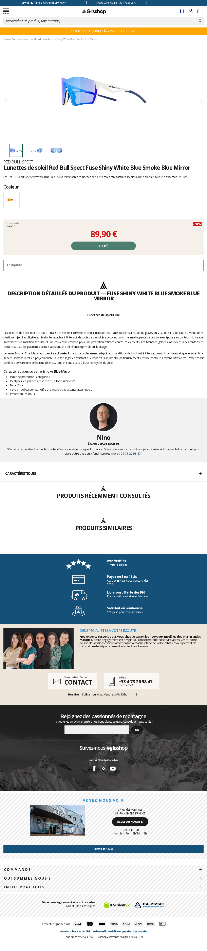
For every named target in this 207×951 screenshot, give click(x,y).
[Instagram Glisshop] (103, 769)
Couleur (11, 186)
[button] (103, 474)
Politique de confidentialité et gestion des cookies (115, 931)
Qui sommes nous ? (27, 878)
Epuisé (103, 246)
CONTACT (78, 682)
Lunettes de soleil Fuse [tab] (103, 315)
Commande (17, 869)
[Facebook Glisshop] (94, 769)
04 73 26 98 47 (131, 453)
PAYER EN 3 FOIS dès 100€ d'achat (43, 3)
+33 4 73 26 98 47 (135, 681)
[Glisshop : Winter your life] (94, 11)
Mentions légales (70, 931)
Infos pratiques (24, 887)
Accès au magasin (130, 822)
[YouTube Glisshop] (113, 769)
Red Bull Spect (18, 162)
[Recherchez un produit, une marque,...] (200, 21)
